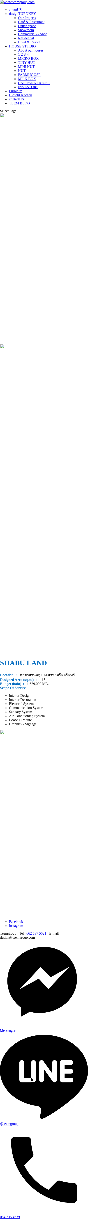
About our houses (30, 50)
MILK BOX (27, 79)
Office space (27, 26)
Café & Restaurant (31, 22)
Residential (26, 38)
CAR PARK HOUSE (34, 83)
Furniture (15, 91)
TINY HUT (26, 62)
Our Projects (27, 18)
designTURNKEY (22, 14)
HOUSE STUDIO (22, 46)
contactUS (16, 99)
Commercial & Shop (32, 34)
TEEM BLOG (19, 103)
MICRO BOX (28, 58)
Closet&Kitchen (20, 95)
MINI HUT (26, 67)
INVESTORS (28, 87)
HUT (22, 71)
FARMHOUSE (29, 75)
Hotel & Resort (29, 42)
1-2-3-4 (23, 54)
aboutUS (15, 10)
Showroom (26, 30)
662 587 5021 (36, 933)
